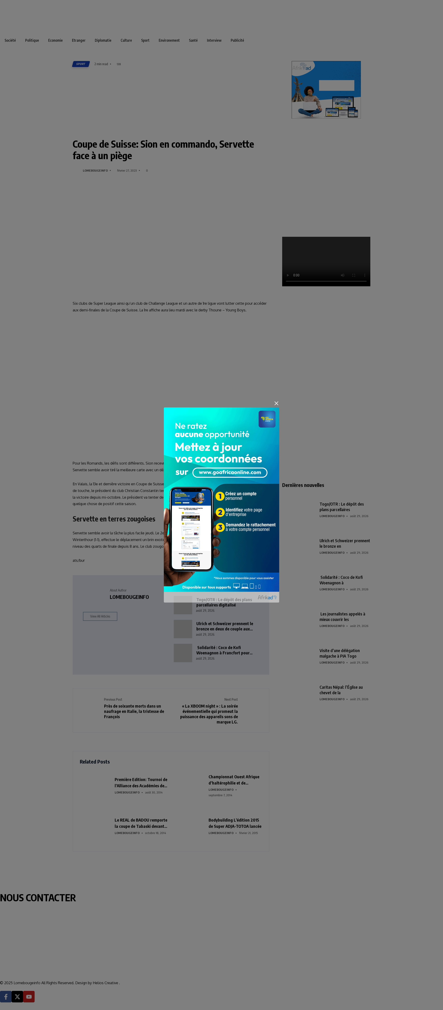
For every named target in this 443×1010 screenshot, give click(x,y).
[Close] (276, 403)
